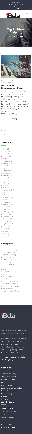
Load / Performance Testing (11, 388)
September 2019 (8, 224)
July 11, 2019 (6, 81)
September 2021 (8, 190)
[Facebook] (14, 8)
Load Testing (7, 276)
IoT (4, 274)
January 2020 (7, 214)
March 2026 (7, 154)
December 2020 (8, 197)
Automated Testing (9, 252)
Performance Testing (10, 281)
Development (7, 262)
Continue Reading (11, 119)
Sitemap (4, 399)
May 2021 (6, 192)
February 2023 (8, 183)
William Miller (8, 82)
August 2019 (7, 226)
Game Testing (7, 272)
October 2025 (7, 161)
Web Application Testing (11, 291)
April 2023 (6, 180)
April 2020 (6, 207)
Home (11, 36)
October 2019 (7, 221)
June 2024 (6, 173)
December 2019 (8, 216)
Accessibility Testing (10, 250)
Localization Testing (8, 391)
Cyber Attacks (7, 259)
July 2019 (6, 229)
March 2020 (7, 209)
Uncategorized (8, 288)
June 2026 (6, 151)
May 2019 (6, 233)
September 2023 (8, 175)
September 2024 (8, 171)
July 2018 (6, 236)
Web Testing (6, 397)
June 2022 (6, 185)
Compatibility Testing (10, 257)
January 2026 (7, 156)
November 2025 (8, 158)
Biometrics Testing (9, 255)
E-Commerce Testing (10, 264)
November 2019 (8, 219)
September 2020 (8, 204)
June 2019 (6, 231)
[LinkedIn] (18, 8)
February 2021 (7, 195)
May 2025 (6, 168)
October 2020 (7, 202)
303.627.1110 (16, 4)
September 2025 (8, 163)
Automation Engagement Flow (12, 86)
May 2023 (6, 178)
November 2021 (8, 187)
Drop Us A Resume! (8, 427)
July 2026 (6, 149)
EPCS (4, 267)
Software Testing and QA (11, 286)
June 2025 (6, 166)
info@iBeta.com (16, 2)
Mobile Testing (8, 279)
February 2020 (8, 212)
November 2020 (8, 200)
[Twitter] (16, 8)
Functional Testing (9, 269)
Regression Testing (9, 284)
